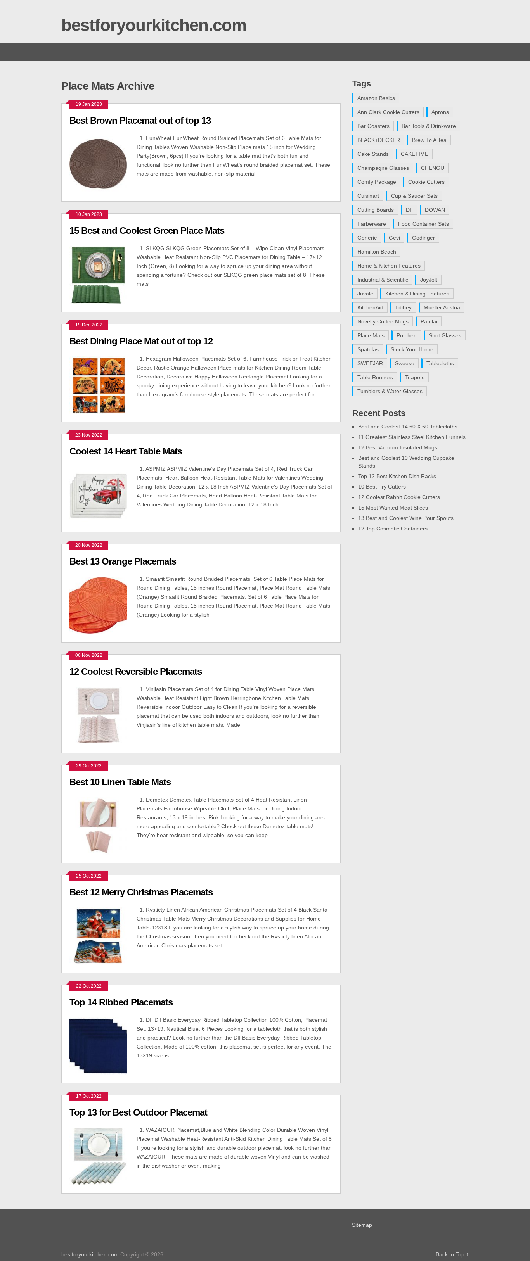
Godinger (423, 238)
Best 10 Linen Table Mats (120, 782)
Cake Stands (373, 154)
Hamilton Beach (376, 252)
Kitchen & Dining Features (417, 293)
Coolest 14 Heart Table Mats (125, 451)
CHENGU (432, 168)
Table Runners (375, 377)
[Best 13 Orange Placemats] (103, 604)
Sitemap (362, 1225)
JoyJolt (428, 279)
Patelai (429, 321)
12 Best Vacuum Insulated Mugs (397, 447)
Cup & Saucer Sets (414, 196)
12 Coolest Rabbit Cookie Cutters (399, 497)
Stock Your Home (412, 349)
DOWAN (435, 210)
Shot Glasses (445, 335)
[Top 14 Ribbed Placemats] (103, 1045)
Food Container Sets (423, 224)
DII (409, 210)
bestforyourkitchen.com (153, 25)
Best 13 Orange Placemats (122, 561)
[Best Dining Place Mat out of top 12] (103, 384)
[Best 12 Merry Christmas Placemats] (103, 935)
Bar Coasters (373, 126)
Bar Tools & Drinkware (429, 126)
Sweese (404, 363)
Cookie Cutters (426, 182)
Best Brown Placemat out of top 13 (140, 120)
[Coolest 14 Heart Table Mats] (103, 494)
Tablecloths (440, 363)
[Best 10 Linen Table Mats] (103, 825)
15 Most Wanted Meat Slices (393, 507)
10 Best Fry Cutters (382, 487)
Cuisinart (368, 196)
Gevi (394, 238)
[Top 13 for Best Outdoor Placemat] (103, 1155)
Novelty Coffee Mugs (383, 321)
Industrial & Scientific (382, 279)
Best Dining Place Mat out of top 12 (141, 341)
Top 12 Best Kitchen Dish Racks (397, 476)
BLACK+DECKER (378, 140)
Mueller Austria (442, 307)
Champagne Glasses (383, 168)
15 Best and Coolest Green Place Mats (146, 230)
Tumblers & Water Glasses (390, 391)
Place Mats (371, 335)
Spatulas (368, 349)
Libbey (403, 307)
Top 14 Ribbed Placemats (121, 1002)
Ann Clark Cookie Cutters (388, 112)
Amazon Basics (376, 98)
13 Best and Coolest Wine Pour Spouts (406, 518)
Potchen (407, 335)
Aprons (440, 112)
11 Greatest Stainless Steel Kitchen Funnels (412, 437)
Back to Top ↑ (452, 1254)
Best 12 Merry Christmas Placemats (141, 892)
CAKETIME (414, 154)
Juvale (365, 293)
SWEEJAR (370, 363)
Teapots (414, 377)
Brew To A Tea (429, 140)
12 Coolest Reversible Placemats (135, 671)
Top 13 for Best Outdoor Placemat (138, 1112)
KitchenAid (370, 307)
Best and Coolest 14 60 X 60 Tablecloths (407, 426)
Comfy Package (376, 182)
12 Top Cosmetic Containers (393, 528)
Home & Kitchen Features (389, 266)
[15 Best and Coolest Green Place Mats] (103, 274)
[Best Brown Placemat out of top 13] (103, 163)
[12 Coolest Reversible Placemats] (103, 715)
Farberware (371, 224)
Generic (367, 238)
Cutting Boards (375, 210)
